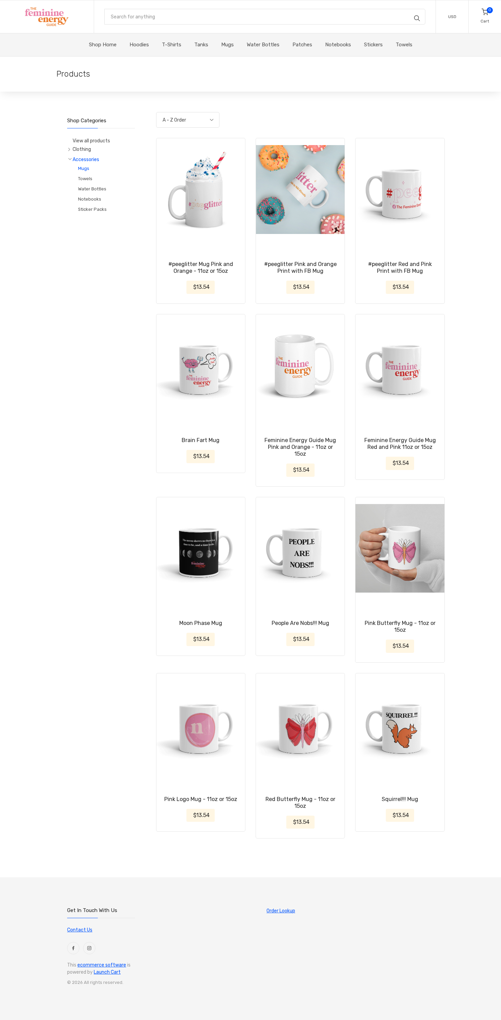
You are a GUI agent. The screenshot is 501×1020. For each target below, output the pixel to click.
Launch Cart (107, 972)
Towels (85, 178)
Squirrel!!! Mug (400, 799)
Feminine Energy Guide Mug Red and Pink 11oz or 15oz (400, 443)
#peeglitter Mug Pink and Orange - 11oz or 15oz (200, 267)
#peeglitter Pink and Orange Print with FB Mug (300, 267)
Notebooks (89, 199)
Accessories (86, 159)
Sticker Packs (92, 209)
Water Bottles (92, 188)
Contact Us (79, 930)
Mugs (83, 168)
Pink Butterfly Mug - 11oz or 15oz (400, 626)
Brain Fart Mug (200, 440)
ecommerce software (101, 965)
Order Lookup (281, 911)
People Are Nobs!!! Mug (300, 623)
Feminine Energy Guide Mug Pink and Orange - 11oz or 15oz (300, 447)
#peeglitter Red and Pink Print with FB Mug (400, 267)
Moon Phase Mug (200, 623)
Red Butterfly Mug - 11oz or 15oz (300, 802)
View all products (91, 141)
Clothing (82, 149)
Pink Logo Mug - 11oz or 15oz (200, 799)
